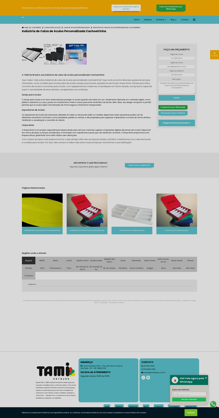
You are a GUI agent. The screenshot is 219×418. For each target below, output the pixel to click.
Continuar (191, 413)
